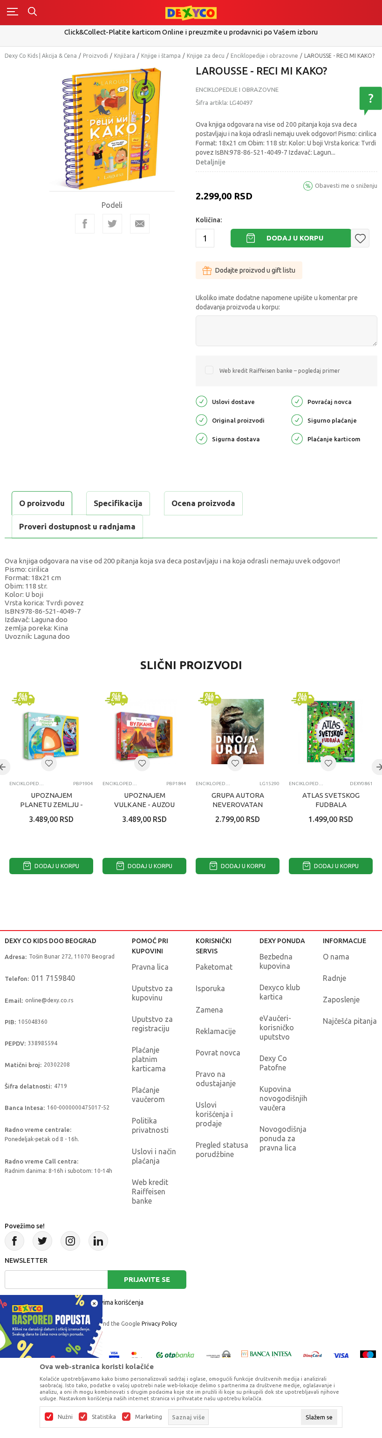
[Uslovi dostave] (201, 401)
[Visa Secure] (114, 1355)
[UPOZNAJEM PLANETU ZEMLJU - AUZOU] (51, 731)
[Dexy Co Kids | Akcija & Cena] (191, 12)
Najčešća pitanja (350, 1021)
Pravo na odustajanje (216, 1079)
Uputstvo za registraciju (152, 1024)
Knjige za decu (206, 56)
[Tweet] (112, 223)
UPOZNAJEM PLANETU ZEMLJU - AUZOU (51, 804)
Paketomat (214, 967)
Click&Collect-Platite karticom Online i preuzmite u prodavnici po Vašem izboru (191, 32)
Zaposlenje (341, 999)
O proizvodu (42, 503)
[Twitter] (42, 1241)
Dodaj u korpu (294, 238)
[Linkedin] (98, 1241)
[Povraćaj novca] (297, 401)
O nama (336, 956)
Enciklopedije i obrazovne (264, 56)
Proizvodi (95, 56)
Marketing (148, 1417)
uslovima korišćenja (115, 1302)
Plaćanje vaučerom (148, 1094)
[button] (360, 238)
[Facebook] (84, 223)
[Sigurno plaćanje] (297, 420)
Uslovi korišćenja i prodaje (214, 1114)
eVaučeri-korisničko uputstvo (276, 1027)
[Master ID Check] (136, 1355)
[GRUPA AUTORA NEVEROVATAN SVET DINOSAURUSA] (237, 731)
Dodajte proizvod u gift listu (255, 270)
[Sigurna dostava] (201, 438)
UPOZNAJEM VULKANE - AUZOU (144, 799)
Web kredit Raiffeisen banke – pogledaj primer (279, 371)
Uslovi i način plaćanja (154, 1156)
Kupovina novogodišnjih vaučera (283, 1098)
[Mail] (139, 223)
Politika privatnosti (150, 1125)
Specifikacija (118, 503)
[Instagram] (70, 1241)
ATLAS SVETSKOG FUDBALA (331, 799)
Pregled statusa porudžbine (222, 1149)
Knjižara (124, 56)
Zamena (209, 1010)
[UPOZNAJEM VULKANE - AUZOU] (144, 731)
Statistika (104, 1417)
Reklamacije (216, 1031)
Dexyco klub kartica (279, 992)
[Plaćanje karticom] (297, 438)
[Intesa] (267, 1355)
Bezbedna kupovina (276, 961)
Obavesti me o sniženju (346, 185)
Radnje (334, 978)
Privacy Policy (159, 1324)
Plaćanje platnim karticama (149, 1059)
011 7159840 (53, 978)
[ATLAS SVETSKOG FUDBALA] (330, 731)
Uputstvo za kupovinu (152, 993)
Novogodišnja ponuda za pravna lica (283, 1138)
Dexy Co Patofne (273, 1063)
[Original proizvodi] (201, 420)
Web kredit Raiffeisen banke (150, 1191)
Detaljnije (210, 162)
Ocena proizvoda (203, 503)
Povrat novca (218, 1052)
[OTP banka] (175, 1355)
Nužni (65, 1417)
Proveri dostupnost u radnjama (77, 526)
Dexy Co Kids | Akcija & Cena (41, 56)
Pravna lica (150, 967)
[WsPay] (218, 1355)
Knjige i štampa (161, 56)
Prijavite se (147, 1279)
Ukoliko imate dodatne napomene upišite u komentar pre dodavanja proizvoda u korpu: (277, 302)
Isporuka (210, 988)
